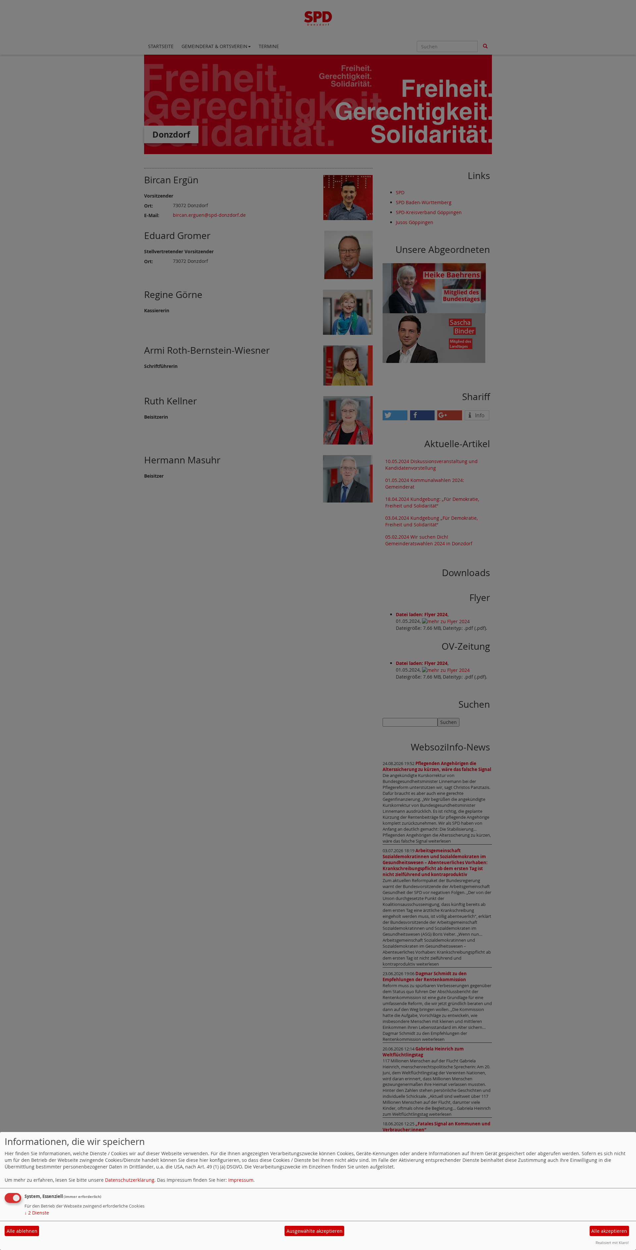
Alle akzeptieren (609, 1231)
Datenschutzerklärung (129, 1180)
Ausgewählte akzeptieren (315, 1231)
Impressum (240, 1180)
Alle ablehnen (22, 1231)
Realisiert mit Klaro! (612, 1242)
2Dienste (37, 1213)
